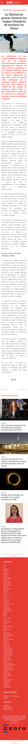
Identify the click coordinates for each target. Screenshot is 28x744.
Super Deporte (7, 638)
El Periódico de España (8, 679)
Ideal (5, 595)
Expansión (6, 587)
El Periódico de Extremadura (10, 664)
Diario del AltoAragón (8, 652)
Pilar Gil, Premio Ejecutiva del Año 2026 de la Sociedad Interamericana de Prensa (13, 427)
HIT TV (5, 616)
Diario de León (7, 625)
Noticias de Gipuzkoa (8, 655)
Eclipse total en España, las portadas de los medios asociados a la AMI (12, 497)
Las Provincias (7, 596)
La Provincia (6, 602)
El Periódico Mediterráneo (9, 635)
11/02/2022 (5, 10)
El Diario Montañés (8, 589)
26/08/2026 (3, 457)
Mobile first (7, 696)
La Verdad (6, 599)
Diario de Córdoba (7, 634)
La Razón (5, 575)
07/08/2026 (3, 526)
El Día (5, 678)
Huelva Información (8, 653)
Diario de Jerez (7, 657)
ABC (4, 571)
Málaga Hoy (6, 636)
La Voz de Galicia (7, 577)
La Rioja (5, 628)
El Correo (5, 576)
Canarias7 (6, 623)
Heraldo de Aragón (8, 585)
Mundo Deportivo (7, 579)
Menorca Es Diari (7, 658)
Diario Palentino (7, 667)
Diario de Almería (7, 674)
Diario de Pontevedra (8, 650)
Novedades (23, 10)
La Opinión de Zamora (8, 654)
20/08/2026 (3, 492)
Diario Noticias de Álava (9, 665)
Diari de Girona (7, 647)
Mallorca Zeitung (7, 685)
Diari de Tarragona (7, 629)
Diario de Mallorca (7, 621)
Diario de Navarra (7, 584)
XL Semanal (6, 683)
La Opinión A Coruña (8, 659)
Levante (5, 592)
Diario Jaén (6, 662)
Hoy (4, 624)
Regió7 (5, 640)
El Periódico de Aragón (8, 639)
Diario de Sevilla (7, 609)
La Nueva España (7, 582)
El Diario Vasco (7, 581)
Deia (4, 619)
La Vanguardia (7, 569)
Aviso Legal (20, 718)
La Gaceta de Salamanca (9, 626)
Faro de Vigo (6, 586)
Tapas (5, 631)
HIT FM (5, 615)
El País (5, 565)
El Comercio (6, 601)
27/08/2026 (3, 423)
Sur (4, 597)
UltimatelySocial (14, 556)
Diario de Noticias (7, 618)
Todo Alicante (6, 645)
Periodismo (15, 696)
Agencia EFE (6, 574)
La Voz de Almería (7, 649)
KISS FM (5, 614)
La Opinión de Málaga (8, 668)
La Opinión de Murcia (8, 648)
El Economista (7, 606)
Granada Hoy (6, 672)
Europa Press (6, 620)
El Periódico (6, 572)
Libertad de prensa (14, 10)
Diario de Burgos (7, 633)
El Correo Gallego (7, 680)
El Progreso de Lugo (8, 610)
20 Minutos (6, 677)
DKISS (5, 613)
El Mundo (6, 570)
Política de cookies (12, 718)
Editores (6, 698)
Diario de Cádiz (7, 608)
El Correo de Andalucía (8, 604)
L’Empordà (6, 684)
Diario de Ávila (7, 673)
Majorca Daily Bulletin (8, 669)
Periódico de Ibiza (7, 687)
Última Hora (6, 591)
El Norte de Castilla (7, 594)
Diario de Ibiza (7, 660)
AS (4, 567)
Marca (5, 566)
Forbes (5, 630)
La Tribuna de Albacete (8, 663)
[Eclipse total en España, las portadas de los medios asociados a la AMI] (14, 479)
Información (6, 600)
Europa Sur (6, 670)
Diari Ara (5, 611)
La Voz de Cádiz (7, 644)
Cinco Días (6, 590)
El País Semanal (7, 682)
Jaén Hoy (6, 605)
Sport (5, 580)
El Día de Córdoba (7, 675)
